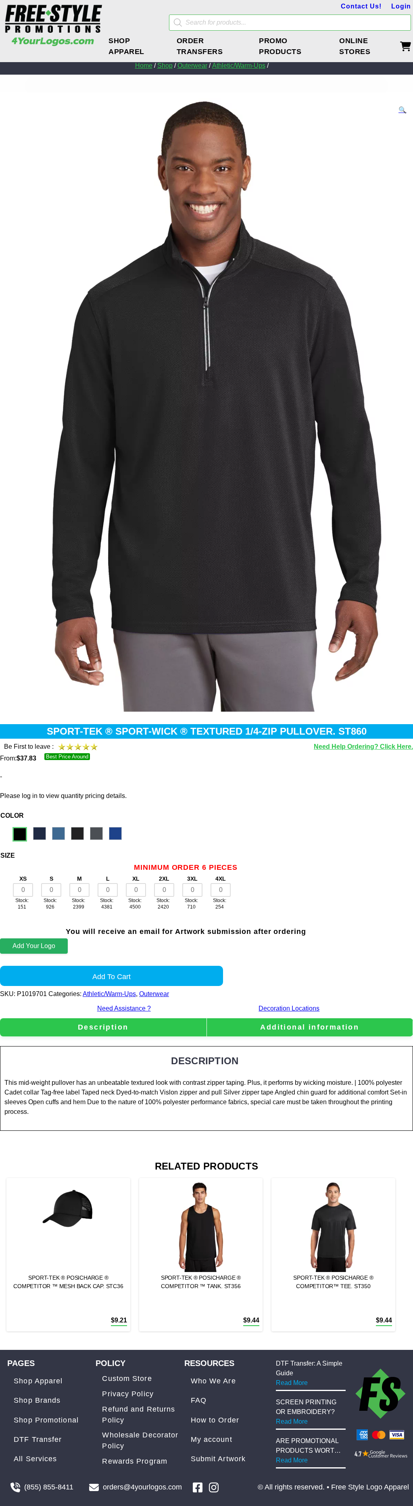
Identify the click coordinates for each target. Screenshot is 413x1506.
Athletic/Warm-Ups (238, 65)
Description (103, 1027)
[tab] (103, 1027)
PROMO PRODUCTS (280, 46)
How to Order (215, 1420)
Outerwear (192, 65)
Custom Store (127, 1378)
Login (401, 6)
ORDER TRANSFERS (200, 46)
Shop (165, 65)
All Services (35, 1459)
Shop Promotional (46, 1420)
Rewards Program (134, 1461)
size (7, 855)
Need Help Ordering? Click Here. (363, 746)
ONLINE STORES (354, 46)
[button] (402, 110)
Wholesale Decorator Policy (140, 1440)
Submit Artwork (218, 1459)
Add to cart (111, 977)
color (12, 815)
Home (143, 65)
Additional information (309, 1027)
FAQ (198, 1400)
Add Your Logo (34, 945)
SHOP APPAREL (126, 46)
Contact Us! (361, 6)
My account (211, 1439)
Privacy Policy (127, 1394)
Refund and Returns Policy (138, 1414)
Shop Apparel (38, 1381)
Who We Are (213, 1381)
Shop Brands (37, 1400)
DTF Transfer (38, 1439)
